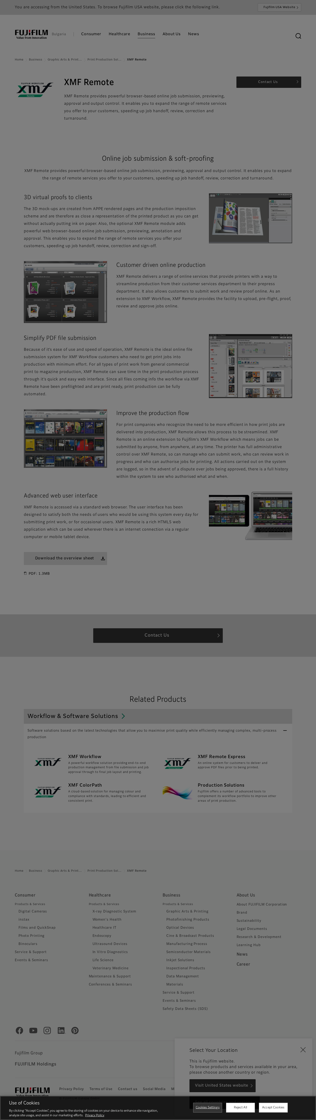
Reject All (240, 1107)
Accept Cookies (273, 1107)
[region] (158, 1108)
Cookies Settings (208, 1107)
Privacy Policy (94, 1115)
